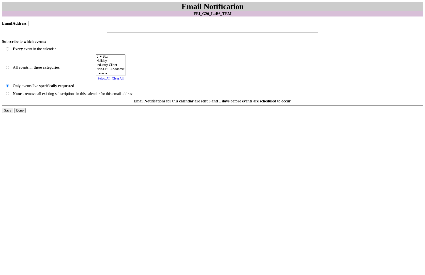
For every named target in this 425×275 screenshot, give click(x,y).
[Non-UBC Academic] (110, 69)
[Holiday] (110, 61)
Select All (104, 78)
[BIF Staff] (110, 57)
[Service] (110, 73)
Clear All (118, 78)
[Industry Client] (110, 65)
